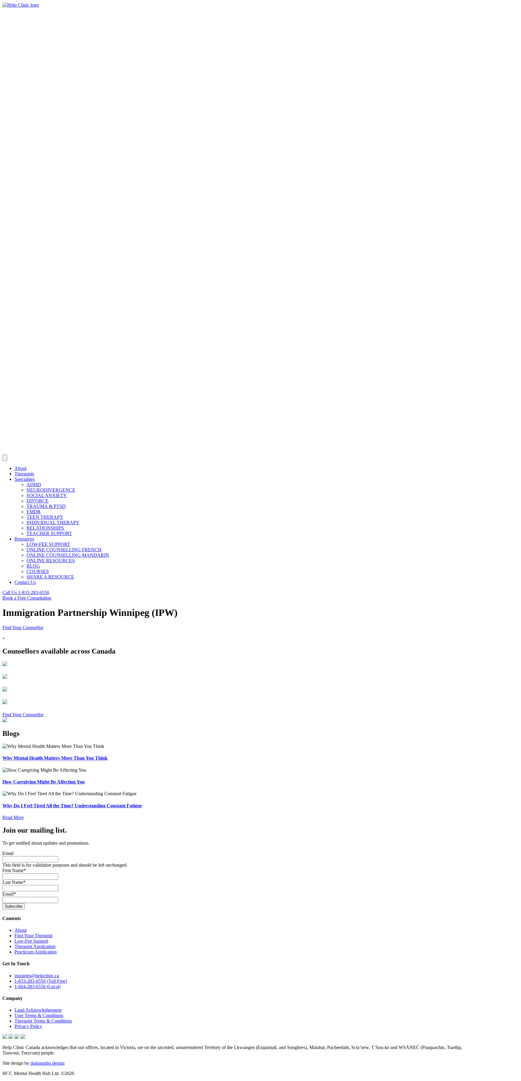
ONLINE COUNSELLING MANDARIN (68, 555)
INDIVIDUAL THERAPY (53, 522)
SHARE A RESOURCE (50, 576)
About (20, 468)
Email (8, 853)
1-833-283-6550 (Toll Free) (40, 981)
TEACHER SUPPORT (49, 533)
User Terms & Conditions (38, 1015)
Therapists (24, 473)
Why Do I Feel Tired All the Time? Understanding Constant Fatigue (72, 805)
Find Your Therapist (33, 935)
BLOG (33, 566)
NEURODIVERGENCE (51, 490)
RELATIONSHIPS (45, 528)
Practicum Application (35, 951)
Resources (24, 538)
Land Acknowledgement (38, 1010)
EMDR (34, 511)
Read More (13, 817)
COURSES (38, 571)
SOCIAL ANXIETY (47, 495)
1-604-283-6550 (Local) (37, 986)
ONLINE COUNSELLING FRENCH (64, 549)
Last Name (14, 882)
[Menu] (4, 458)
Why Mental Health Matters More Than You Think (55, 758)
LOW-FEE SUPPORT (48, 544)
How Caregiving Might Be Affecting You (43, 781)
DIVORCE (38, 500)
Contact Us (25, 582)
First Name (14, 870)
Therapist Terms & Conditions (43, 1020)
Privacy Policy (28, 1026)
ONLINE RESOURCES (51, 560)
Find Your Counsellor (22, 627)
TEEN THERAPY (45, 517)
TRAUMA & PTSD (46, 506)
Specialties (24, 479)
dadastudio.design (47, 1063)
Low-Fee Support (31, 941)
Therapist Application (34, 946)
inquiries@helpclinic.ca (36, 975)
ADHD (34, 484)
